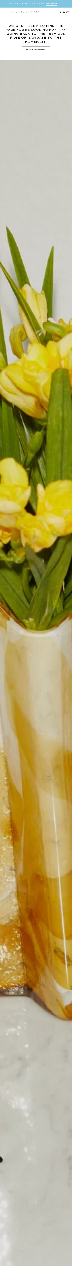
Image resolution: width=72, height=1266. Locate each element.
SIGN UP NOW (51, 4)
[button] (5, 11)
